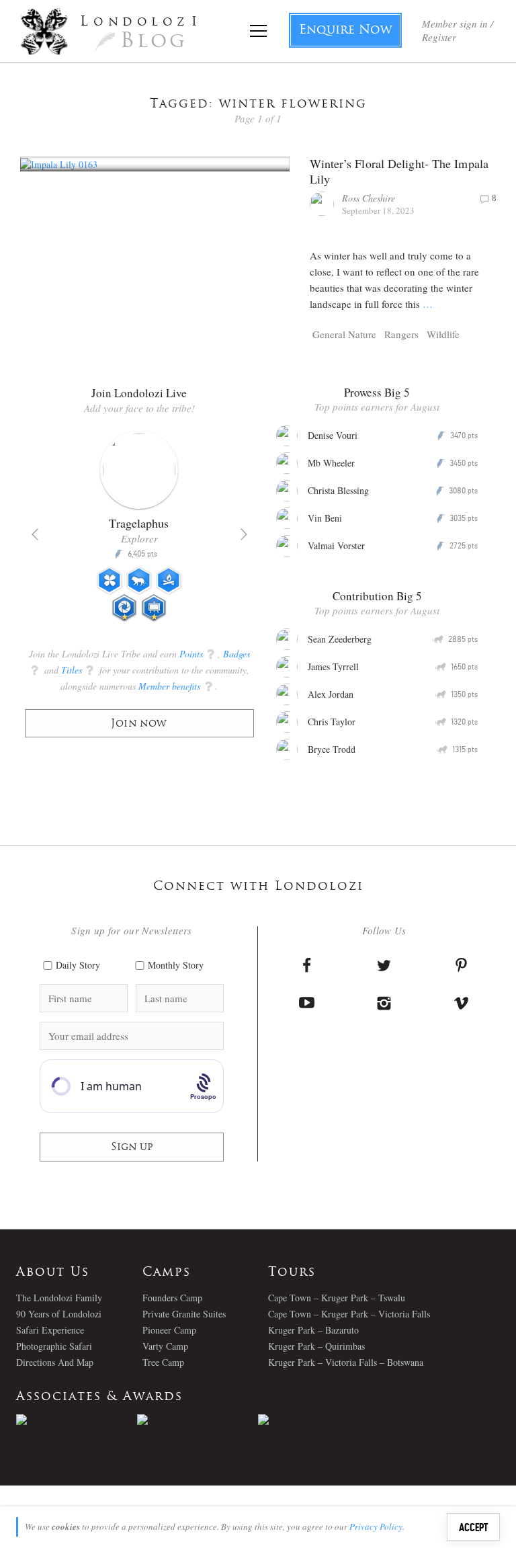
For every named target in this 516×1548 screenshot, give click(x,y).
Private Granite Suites (184, 1313)
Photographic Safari (54, 1346)
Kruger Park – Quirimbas (316, 1346)
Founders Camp (172, 1297)
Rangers (401, 334)
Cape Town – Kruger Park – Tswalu (336, 1297)
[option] (139, 532)
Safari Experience (50, 1329)
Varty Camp (165, 1346)
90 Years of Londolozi (58, 1313)
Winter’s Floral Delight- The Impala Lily (399, 171)
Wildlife (443, 334)
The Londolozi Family (59, 1297)
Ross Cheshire (368, 198)
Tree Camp (163, 1362)
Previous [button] (35, 534)
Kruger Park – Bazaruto (313, 1329)
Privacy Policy (375, 1526)
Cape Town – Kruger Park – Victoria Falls (349, 1313)
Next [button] (244, 534)
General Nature (344, 334)
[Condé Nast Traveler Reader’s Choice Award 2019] (76, 1419)
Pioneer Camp (169, 1329)
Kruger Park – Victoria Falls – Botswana (345, 1362)
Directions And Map (54, 1362)
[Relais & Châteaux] (318, 1419)
